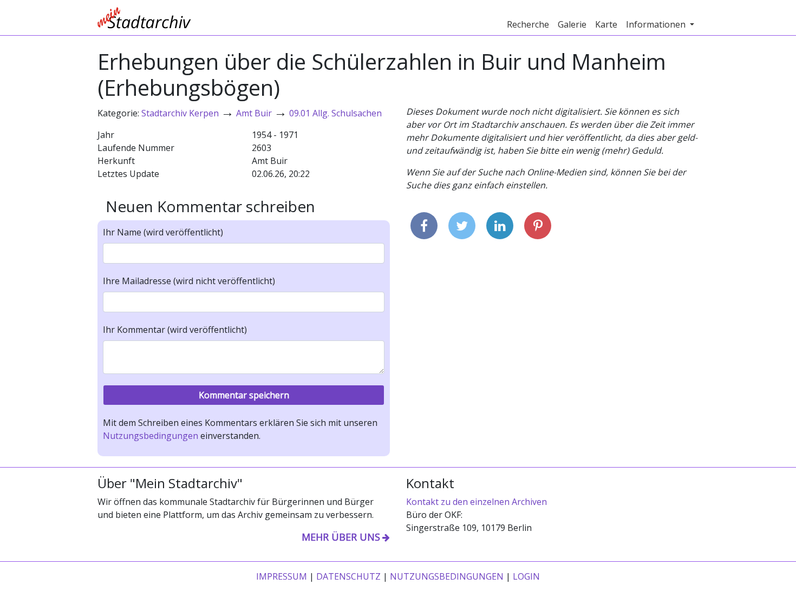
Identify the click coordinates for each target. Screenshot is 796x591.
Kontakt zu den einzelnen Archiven (476, 502)
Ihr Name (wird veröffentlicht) (163, 232)
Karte (606, 24)
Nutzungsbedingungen (150, 436)
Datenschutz (348, 576)
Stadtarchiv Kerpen (180, 113)
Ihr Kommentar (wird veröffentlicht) (175, 330)
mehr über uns (341, 536)
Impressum (281, 576)
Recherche (528, 24)
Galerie (572, 24)
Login (526, 576)
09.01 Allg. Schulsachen (335, 113)
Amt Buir (254, 113)
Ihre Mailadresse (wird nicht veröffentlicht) (189, 281)
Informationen (657, 24)
